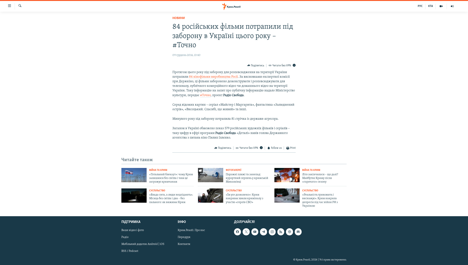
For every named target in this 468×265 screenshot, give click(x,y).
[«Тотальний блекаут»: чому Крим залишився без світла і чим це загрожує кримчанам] (134, 175)
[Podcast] (289, 231)
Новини (178, 18)
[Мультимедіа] (441, 6)
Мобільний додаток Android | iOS (142, 244)
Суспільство (157, 190)
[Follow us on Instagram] (272, 231)
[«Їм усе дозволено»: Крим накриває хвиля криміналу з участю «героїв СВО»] (210, 195)
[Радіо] (452, 6)
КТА (430, 6)
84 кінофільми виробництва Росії (213, 77)
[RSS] (280, 231)
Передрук (184, 237)
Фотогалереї (233, 170)
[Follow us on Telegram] (263, 231)
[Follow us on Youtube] (254, 231)
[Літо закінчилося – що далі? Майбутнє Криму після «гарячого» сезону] (287, 175)
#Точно (205, 95)
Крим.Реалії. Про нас (191, 230)
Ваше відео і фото (132, 230)
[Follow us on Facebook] (237, 231)
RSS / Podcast (129, 251)
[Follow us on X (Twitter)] (246, 231)
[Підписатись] (298, 231)
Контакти (184, 244)
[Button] (255, 65)
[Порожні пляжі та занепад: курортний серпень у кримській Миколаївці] (210, 175)
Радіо (125, 237)
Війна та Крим (158, 170)
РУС (420, 6)
